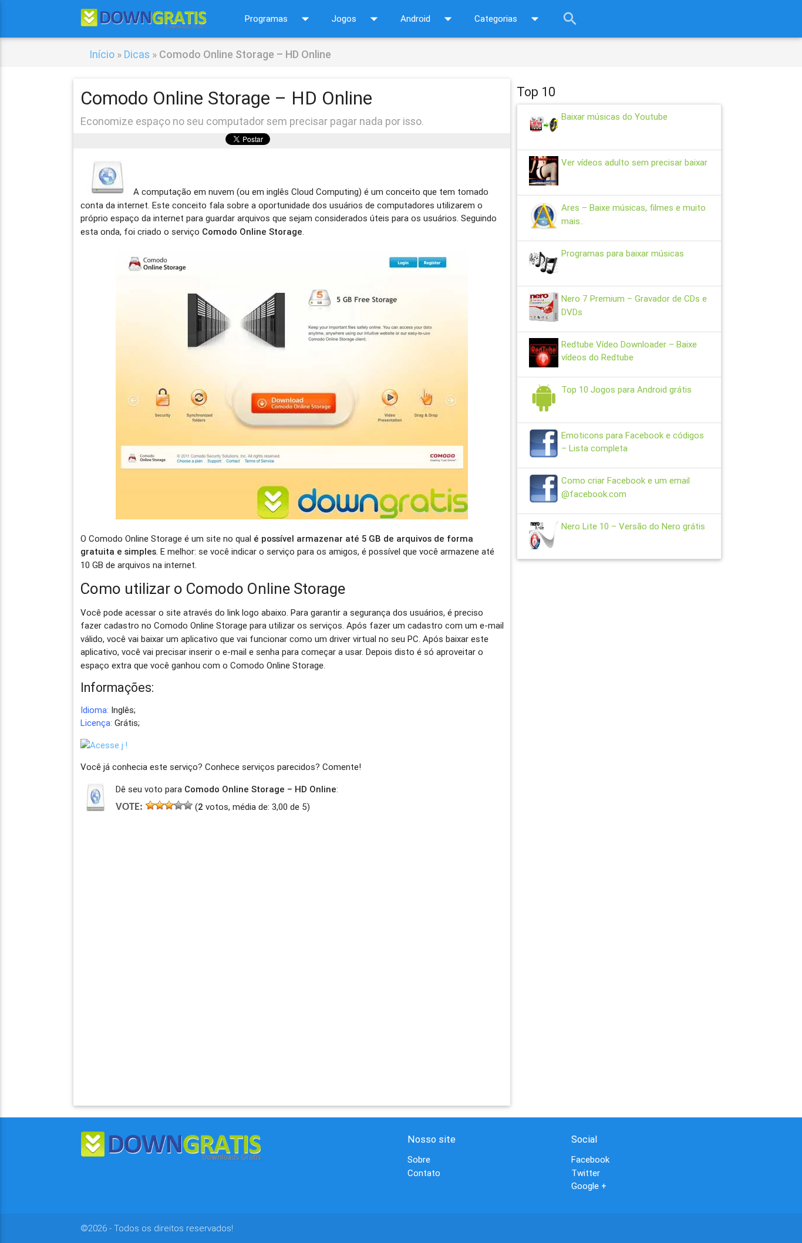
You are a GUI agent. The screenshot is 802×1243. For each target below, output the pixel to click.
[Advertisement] (292, 942)
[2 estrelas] (159, 805)
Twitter (585, 1172)
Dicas (137, 54)
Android (428, 19)
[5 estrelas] (188, 805)
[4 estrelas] (178, 805)
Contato (423, 1172)
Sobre (418, 1159)
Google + (588, 1185)
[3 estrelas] (169, 805)
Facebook (590, 1159)
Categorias (509, 19)
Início (101, 54)
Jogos (357, 19)
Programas (279, 19)
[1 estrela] (150, 805)
